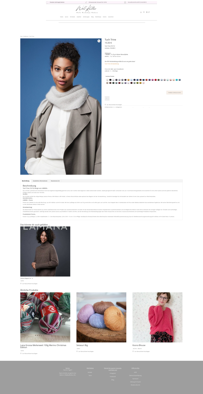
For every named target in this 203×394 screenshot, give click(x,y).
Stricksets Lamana (138, 107)
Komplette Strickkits (127, 107)
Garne (66, 17)
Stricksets (72, 17)
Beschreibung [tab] (25, 181)
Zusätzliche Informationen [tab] (40, 181)
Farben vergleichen (174, 92)
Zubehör (79, 17)
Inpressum (135, 379)
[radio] (107, 80)
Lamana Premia (110, 76)
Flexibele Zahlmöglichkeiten (57, 2)
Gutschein (111, 17)
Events (104, 17)
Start (21, 36)
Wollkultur (25, 36)
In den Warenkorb (119, 98)
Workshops (98, 17)
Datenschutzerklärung (135, 375)
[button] (113, 105)
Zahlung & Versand (135, 382)
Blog (92, 17)
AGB (135, 372)
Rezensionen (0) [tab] (55, 181)
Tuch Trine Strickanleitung (112, 64)
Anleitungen (86, 17)
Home (61, 17)
